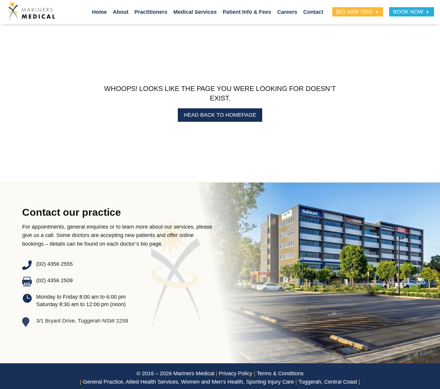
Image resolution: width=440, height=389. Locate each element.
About (120, 12)
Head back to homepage (220, 115)
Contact (313, 12)
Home (99, 12)
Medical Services (195, 12)
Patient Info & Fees (247, 12)
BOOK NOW (408, 12)
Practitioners (150, 12)
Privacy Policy (235, 373)
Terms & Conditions (280, 373)
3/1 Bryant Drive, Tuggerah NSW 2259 (82, 321)
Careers (287, 12)
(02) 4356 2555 (354, 12)
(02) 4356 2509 (54, 280)
